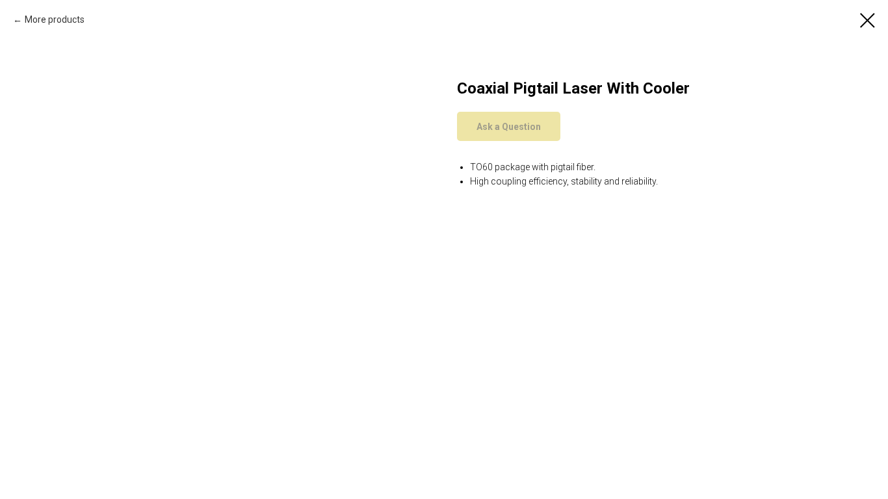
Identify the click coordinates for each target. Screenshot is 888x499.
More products (55, 19)
